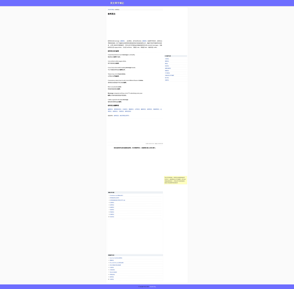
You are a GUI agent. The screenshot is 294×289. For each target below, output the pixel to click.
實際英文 (167, 61)
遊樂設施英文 (168, 68)
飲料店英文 (128, 111)
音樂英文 (112, 214)
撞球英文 (112, 276)
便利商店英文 (117, 109)
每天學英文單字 (124, 115)
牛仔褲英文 (167, 73)
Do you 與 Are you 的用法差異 (116, 262)
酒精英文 (131, 109)
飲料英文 (116, 115)
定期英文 (112, 202)
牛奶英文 (121, 111)
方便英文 (167, 58)
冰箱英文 (112, 279)
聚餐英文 (112, 260)
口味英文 (125, 109)
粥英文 (166, 63)
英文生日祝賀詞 (113, 272)
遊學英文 (112, 204)
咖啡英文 (143, 109)
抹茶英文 (149, 109)
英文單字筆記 (117, 3)
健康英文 (110, 109)
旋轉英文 (112, 207)
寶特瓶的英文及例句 (114, 197)
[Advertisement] (135, 27)
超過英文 (112, 209)
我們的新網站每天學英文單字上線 (117, 200)
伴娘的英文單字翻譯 (169, 75)
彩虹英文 (112, 216)
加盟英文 (167, 80)
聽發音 (122, 41)
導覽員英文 (112, 274)
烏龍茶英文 (156, 109)
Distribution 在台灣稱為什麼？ (116, 195)
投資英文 (167, 65)
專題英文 (112, 212)
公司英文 (137, 109)
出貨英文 (112, 267)
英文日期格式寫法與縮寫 (115, 265)
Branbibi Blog (153, 286)
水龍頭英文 (112, 269)
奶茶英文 (115, 111)
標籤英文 (167, 70)
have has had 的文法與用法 (116, 258)
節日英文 (167, 77)
